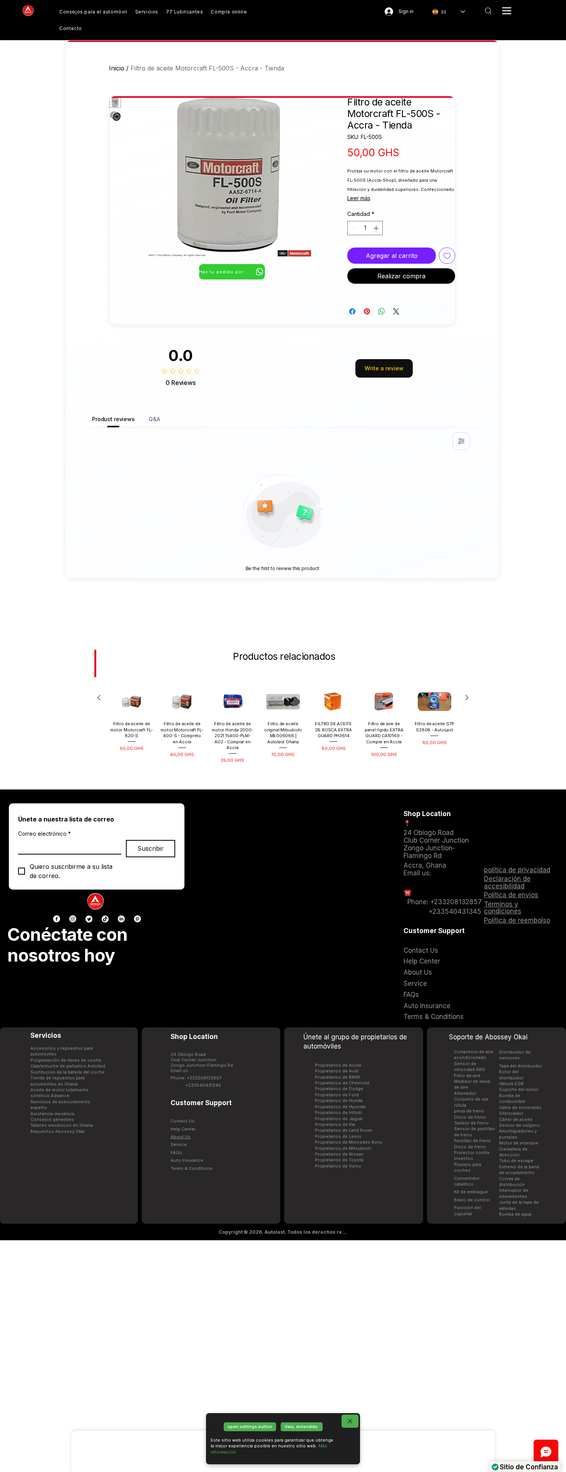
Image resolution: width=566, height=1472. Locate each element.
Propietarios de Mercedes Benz (348, 1142)
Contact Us (182, 1121)
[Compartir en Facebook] (352, 311)
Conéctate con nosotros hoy (67, 945)
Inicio (116, 68)
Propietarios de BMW (337, 1077)
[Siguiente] (467, 697)
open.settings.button (250, 1426)
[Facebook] (56, 919)
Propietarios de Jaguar (339, 1118)
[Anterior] (99, 697)
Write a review (384, 368)
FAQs (176, 1152)
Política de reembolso (517, 920)
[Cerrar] (350, 1421)
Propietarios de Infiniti (338, 1112)
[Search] (488, 11)
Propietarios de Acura (338, 1065)
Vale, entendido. (302, 1426)
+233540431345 (203, 1085)
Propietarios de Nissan (339, 1154)
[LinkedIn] (121, 919)
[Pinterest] (137, 919)
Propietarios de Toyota (339, 1160)
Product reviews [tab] (113, 419)
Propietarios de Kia (335, 1124)
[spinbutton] (365, 228)
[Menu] (506, 11)
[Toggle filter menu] (461, 441)
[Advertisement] (283, 1355)
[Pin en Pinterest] (367, 311)
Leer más (358, 198)
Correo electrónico (44, 833)
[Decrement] (353, 228)
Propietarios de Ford (337, 1094)
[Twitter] (89, 919)
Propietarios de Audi (336, 1071)
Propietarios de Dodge (339, 1088)
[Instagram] (73, 919)
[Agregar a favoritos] (447, 256)
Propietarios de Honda (339, 1100)
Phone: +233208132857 (196, 1078)
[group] (283, 726)
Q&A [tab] (154, 419)
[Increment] (377, 228)
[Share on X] (396, 311)
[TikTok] (105, 919)
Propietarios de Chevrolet (342, 1083)
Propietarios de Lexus (338, 1136)
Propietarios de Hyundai (340, 1106)
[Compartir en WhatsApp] (381, 311)
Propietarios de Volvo (338, 1166)
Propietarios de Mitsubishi (343, 1148)
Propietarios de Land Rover (343, 1130)
